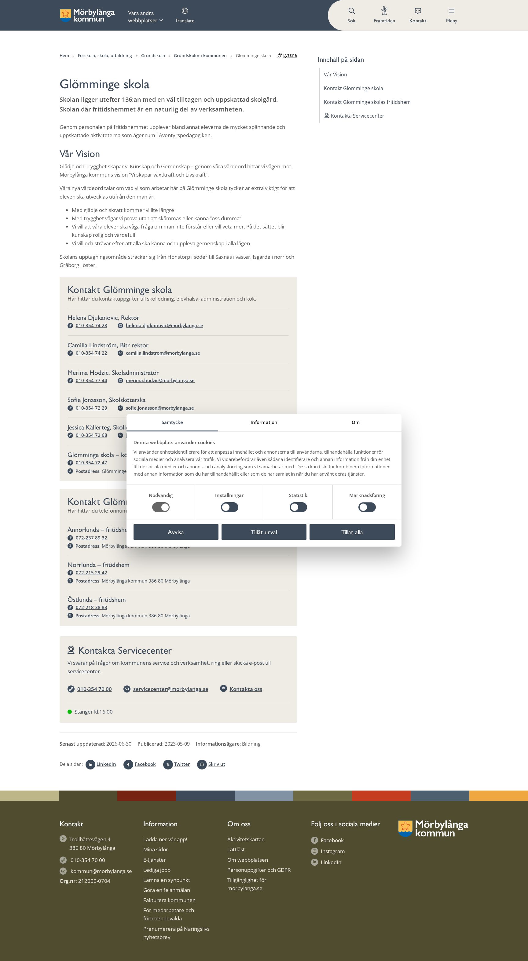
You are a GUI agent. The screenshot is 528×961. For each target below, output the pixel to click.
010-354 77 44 (91, 380)
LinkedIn (106, 764)
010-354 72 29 (91, 408)
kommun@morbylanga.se (101, 871)
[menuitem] (145, 15)
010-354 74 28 (91, 325)
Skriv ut (216, 764)
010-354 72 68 (91, 435)
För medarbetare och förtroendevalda (168, 914)
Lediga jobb (156, 869)
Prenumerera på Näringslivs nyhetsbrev (176, 933)
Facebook (145, 764)
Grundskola (153, 55)
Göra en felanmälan (166, 889)
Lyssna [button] (290, 55)
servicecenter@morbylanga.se (170, 688)
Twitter (182, 764)
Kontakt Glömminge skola (353, 88)
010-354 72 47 (91, 462)
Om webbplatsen (247, 859)
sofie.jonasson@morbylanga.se (160, 408)
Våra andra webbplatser (143, 16)
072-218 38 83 (91, 607)
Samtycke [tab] (172, 422)
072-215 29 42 (91, 572)
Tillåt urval (264, 531)
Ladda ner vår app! (165, 839)
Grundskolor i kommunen (200, 55)
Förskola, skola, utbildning (105, 55)
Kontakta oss (246, 688)
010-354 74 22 (91, 353)
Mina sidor (155, 849)
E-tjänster (154, 859)
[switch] (229, 507)
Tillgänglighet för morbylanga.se (246, 884)
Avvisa (176, 531)
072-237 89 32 (91, 538)
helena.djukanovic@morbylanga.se (164, 325)
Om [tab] (356, 422)
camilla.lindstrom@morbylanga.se (163, 353)
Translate (184, 20)
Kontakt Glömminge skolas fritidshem (367, 102)
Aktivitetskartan (246, 839)
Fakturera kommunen (169, 900)
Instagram (333, 851)
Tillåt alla (352, 531)
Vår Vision (335, 74)
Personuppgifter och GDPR (259, 869)
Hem (64, 55)
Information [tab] (264, 422)
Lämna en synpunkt (166, 879)
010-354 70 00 (94, 688)
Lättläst (236, 849)
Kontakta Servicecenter (357, 115)
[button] (352, 15)
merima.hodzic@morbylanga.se (160, 380)
